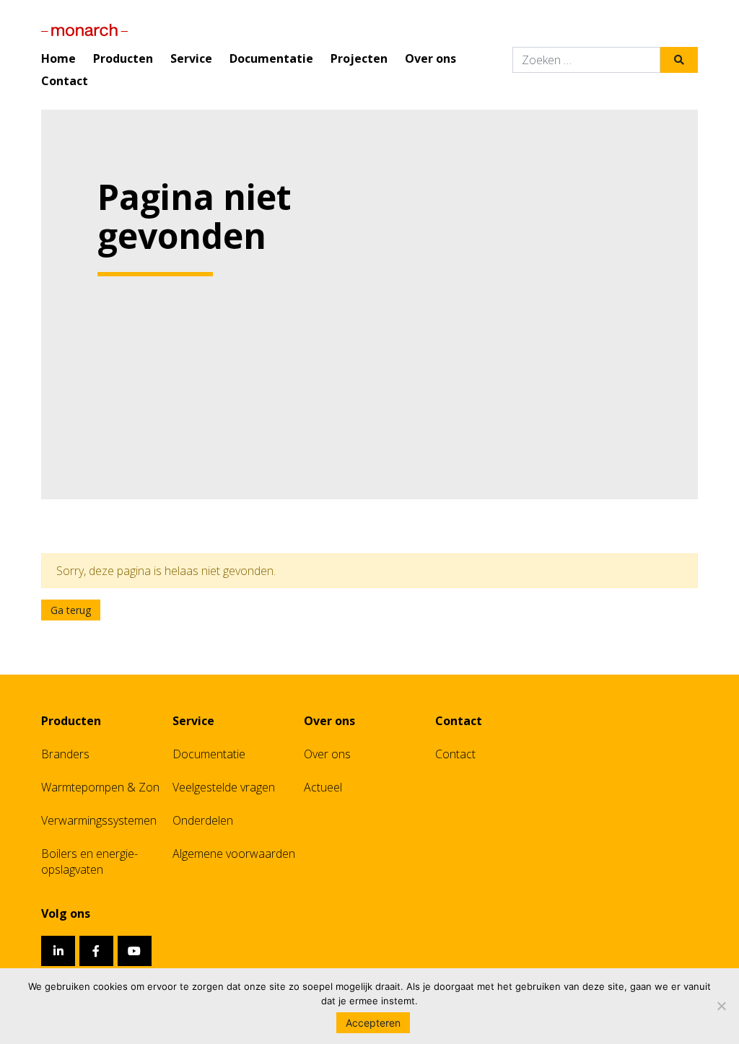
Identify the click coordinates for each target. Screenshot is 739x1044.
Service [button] (191, 58)
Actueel (323, 787)
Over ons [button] (430, 58)
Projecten (359, 58)
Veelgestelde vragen (223, 787)
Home (58, 58)
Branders (65, 754)
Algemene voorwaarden (233, 853)
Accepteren (373, 1023)
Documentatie (271, 58)
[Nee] (721, 1006)
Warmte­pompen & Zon (100, 787)
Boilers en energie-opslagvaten (89, 861)
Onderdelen (202, 820)
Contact (64, 81)
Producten (71, 721)
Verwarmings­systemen (99, 820)
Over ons (329, 721)
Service (193, 721)
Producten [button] (123, 58)
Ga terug (71, 610)
